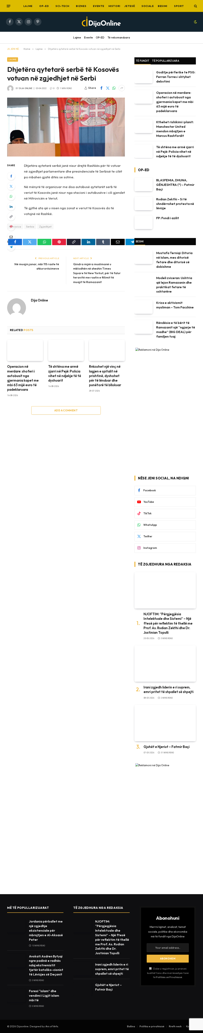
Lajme (28, 6)
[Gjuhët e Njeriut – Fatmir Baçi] (165, 723)
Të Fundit (142, 60)
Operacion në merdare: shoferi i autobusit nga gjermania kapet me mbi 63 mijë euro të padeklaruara (23, 378)
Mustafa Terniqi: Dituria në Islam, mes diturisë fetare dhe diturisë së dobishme (174, 260)
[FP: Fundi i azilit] (143, 222)
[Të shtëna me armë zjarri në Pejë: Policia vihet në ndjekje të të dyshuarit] (66, 350)
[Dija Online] (101, 21)
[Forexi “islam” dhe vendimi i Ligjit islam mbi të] (16, 995)
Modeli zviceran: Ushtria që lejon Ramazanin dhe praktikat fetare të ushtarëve (174, 285)
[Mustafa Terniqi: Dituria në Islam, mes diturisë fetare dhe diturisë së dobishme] (143, 257)
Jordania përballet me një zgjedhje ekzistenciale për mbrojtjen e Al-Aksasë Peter (46, 930)
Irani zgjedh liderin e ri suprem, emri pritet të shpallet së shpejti (168, 689)
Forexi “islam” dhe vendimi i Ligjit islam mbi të (44, 995)
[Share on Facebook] (101, 88)
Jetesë (129, 6)
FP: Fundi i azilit (167, 218)
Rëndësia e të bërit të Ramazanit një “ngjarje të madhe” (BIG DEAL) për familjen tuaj (175, 329)
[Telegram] (11, 247)
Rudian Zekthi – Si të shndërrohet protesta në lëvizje (175, 203)
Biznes (81, 6)
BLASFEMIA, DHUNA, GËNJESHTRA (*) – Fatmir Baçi (175, 184)
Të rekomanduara (118, 37)
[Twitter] (11, 186)
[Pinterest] (11, 227)
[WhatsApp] (11, 196)
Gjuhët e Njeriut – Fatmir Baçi (167, 747)
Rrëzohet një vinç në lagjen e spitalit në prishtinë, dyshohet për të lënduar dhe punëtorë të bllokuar (105, 375)
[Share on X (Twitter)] (108, 88)
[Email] (11, 237)
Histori (114, 6)
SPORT (179, 6)
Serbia (30, 226)
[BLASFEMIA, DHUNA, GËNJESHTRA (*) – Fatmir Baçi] (143, 184)
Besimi (162, 6)
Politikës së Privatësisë (169, 977)
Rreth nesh (175, 1026)
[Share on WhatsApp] (114, 88)
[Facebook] (11, 176)
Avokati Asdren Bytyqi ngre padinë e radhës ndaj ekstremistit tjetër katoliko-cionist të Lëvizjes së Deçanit (46, 965)
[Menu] (8, 6)
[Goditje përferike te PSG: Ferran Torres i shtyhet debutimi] (143, 76)
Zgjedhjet (45, 226)
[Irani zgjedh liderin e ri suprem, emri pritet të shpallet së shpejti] (165, 663)
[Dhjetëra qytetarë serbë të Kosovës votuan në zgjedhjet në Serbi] (66, 127)
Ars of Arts (51, 1026)
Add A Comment (66, 410)
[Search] (195, 6)
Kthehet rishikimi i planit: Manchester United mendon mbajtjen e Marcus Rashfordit (175, 129)
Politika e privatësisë (152, 1026)
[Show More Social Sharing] (122, 88)
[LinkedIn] (11, 206)
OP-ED (44, 6)
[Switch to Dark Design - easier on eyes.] (195, 21)
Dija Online (25, 88)
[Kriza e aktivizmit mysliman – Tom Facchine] (143, 307)
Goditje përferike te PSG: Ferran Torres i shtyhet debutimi (175, 76)
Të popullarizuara (165, 60)
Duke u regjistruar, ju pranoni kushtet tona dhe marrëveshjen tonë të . (168, 973)
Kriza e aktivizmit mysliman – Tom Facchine (175, 305)
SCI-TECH (62, 6)
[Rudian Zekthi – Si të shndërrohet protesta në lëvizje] (143, 203)
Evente (98, 6)
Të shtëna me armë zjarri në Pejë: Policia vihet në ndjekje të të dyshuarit (64, 373)
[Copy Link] (11, 217)
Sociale (148, 6)
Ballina (131, 1026)
